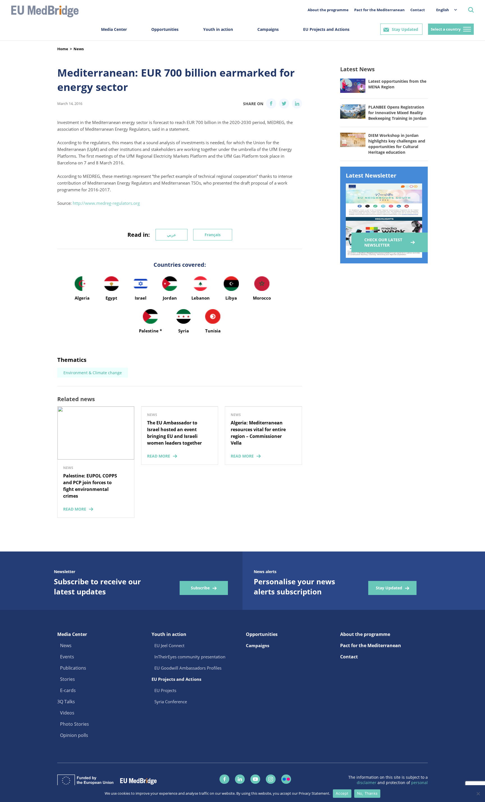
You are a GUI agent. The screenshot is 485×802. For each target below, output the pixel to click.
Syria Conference (170, 701)
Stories (67, 679)
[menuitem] (444, 10)
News (79, 48)
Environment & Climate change (92, 372)
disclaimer (367, 782)
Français (213, 234)
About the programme (328, 9)
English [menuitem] (442, 9)
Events (67, 657)
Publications (73, 668)
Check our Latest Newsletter (383, 242)
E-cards (68, 690)
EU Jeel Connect (169, 645)
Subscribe (200, 587)
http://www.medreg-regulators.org (106, 203)
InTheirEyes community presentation (189, 656)
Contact (417, 9)
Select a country (446, 29)
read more (74, 509)
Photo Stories (74, 724)
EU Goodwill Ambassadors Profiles (187, 668)
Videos (67, 713)
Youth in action (218, 29)
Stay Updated (405, 29)
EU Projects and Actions (326, 29)
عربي (171, 234)
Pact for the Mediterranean (379, 9)
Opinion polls (74, 735)
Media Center (114, 29)
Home (62, 48)
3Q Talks (66, 701)
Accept (342, 793)
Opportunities (165, 29)
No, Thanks (367, 793)
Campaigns (268, 29)
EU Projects (165, 690)
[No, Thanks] (478, 793)
